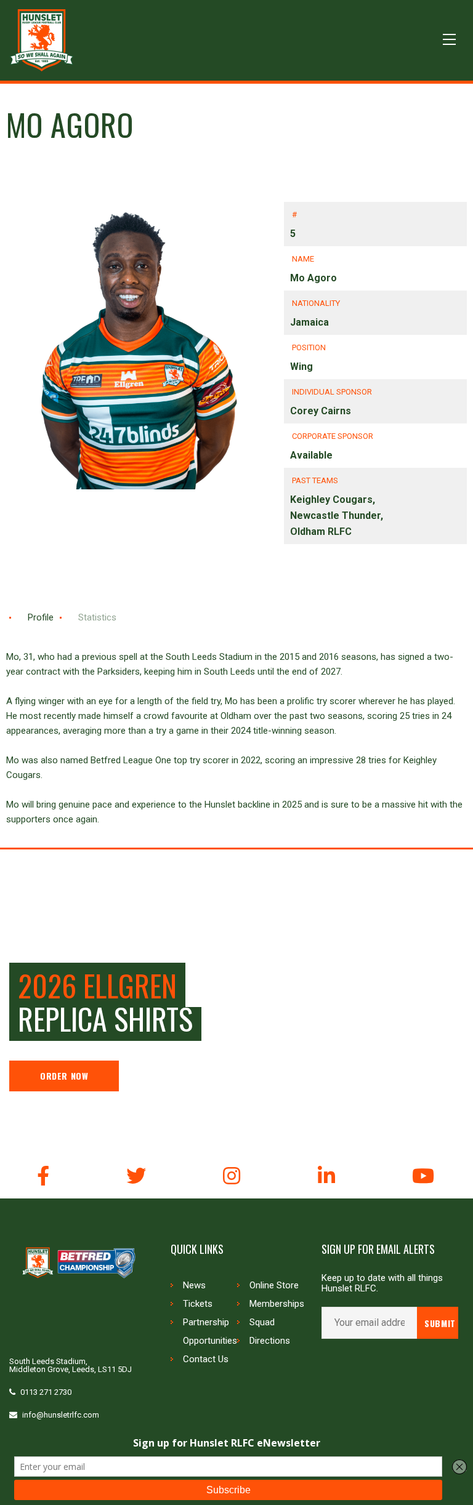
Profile (41, 617)
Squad (262, 1322)
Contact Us (205, 1359)
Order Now (64, 1075)
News (194, 1285)
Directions (269, 1340)
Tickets (197, 1303)
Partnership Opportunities (210, 1331)
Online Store (274, 1285)
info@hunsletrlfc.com (60, 1414)
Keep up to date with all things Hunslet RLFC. (382, 1283)
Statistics (97, 617)
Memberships (276, 1303)
